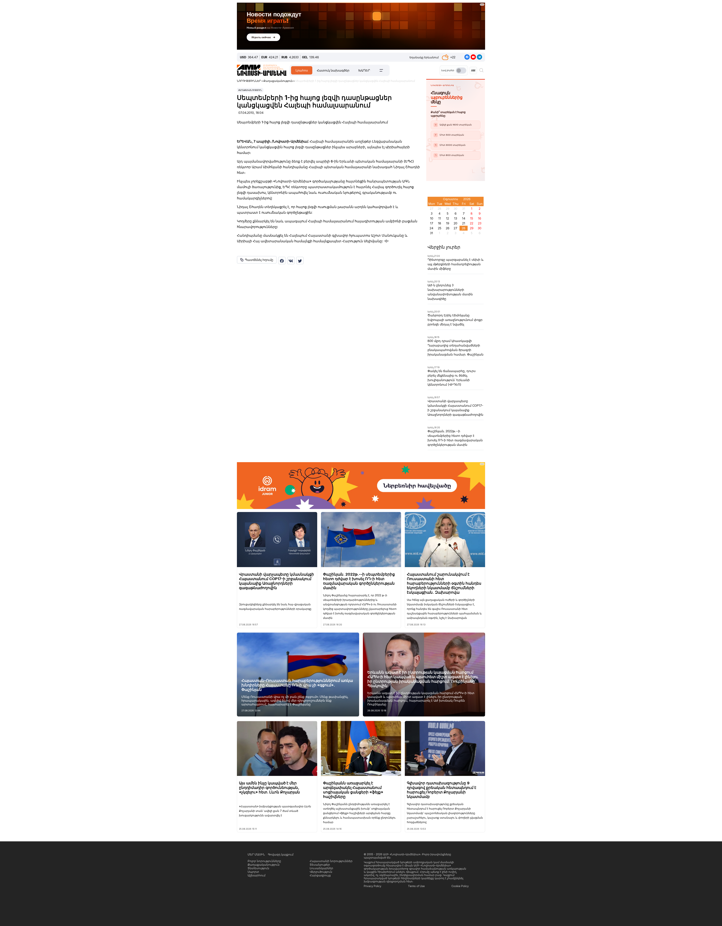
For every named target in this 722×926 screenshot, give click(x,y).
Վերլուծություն (321, 872)
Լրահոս (302, 70)
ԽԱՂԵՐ (364, 70)
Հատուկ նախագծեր (333, 70)
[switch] (461, 71)
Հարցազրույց (320, 875)
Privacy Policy (372, 886)
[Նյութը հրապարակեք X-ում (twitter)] (300, 260)
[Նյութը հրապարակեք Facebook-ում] (282, 260)
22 (471, 223)
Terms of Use (416, 886)
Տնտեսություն (258, 868)
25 (439, 228)
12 (447, 218)
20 (455, 223)
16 (479, 218)
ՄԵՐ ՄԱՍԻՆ (256, 854)
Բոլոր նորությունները (264, 861)
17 (431, 223)
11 (439, 218)
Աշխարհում (256, 875)
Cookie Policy (460, 886)
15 (471, 218)
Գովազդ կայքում (281, 854)
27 (455, 228)
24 (431, 228)
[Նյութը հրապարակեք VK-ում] (291, 260)
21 (463, 223)
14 (463, 218)
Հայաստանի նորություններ (331, 861)
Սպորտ (253, 872)
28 (463, 228)
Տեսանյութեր (320, 864)
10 (431, 218)
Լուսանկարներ (321, 868)
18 (439, 223)
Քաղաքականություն (250, 90)
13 (455, 218)
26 (447, 228)
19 (447, 223)
